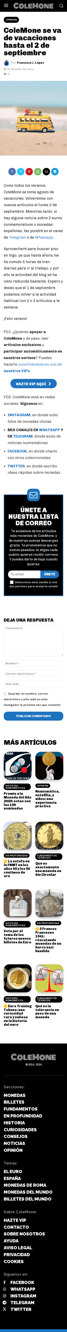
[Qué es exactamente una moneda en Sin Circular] (49, 836)
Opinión (11, 19)
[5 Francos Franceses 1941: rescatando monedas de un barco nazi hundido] (49, 903)
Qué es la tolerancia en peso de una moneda (47, 1011)
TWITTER (16, 466)
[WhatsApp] (38, 171)
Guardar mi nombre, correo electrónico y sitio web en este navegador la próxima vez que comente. (32, 699)
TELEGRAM (23, 436)
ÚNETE (49, 574)
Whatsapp (44, 237)
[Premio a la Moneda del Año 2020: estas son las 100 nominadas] (18, 766)
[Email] (46, 171)
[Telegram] (55, 171)
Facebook (22, 1282)
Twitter (20, 1309)
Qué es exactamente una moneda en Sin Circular (48, 869)
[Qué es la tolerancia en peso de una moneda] (49, 978)
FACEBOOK (17, 451)
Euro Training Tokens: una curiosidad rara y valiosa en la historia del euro (18, 1015)
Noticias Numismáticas (15, 786)
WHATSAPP (49, 430)
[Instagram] (4, 1296)
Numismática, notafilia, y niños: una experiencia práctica (47, 798)
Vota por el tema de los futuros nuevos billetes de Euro (17, 936)
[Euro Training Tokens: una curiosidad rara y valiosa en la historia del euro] (18, 978)
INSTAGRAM (19, 415)
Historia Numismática (14, 999)
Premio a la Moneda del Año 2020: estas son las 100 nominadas (17, 801)
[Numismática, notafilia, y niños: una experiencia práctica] (49, 766)
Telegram (18, 237)
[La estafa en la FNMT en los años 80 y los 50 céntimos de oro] (18, 836)
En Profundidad (17, 855)
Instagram (23, 1296)
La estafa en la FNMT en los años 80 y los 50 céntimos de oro (17, 868)
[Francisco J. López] (7, 63)
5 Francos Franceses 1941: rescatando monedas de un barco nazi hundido (48, 940)
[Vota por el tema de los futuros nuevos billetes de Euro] (18, 903)
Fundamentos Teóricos (47, 856)
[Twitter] (20, 171)
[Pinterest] (29, 171)
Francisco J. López (30, 62)
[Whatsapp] (4, 1289)
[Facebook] (12, 171)
